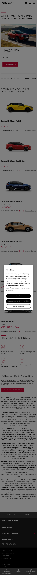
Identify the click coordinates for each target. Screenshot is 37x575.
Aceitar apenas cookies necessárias (18, 301)
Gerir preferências (18, 306)
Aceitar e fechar (18, 296)
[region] (18, 287)
